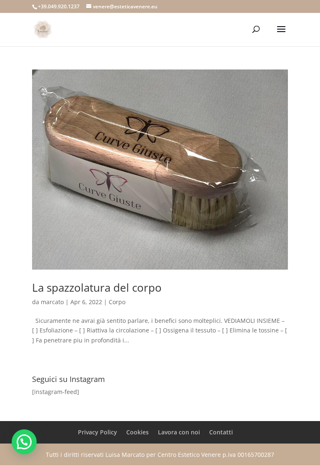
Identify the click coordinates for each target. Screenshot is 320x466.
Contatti (221, 432)
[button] (24, 441)
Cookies (137, 432)
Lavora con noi (179, 432)
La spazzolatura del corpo (97, 287)
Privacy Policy (97, 432)
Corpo (117, 302)
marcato (52, 302)
